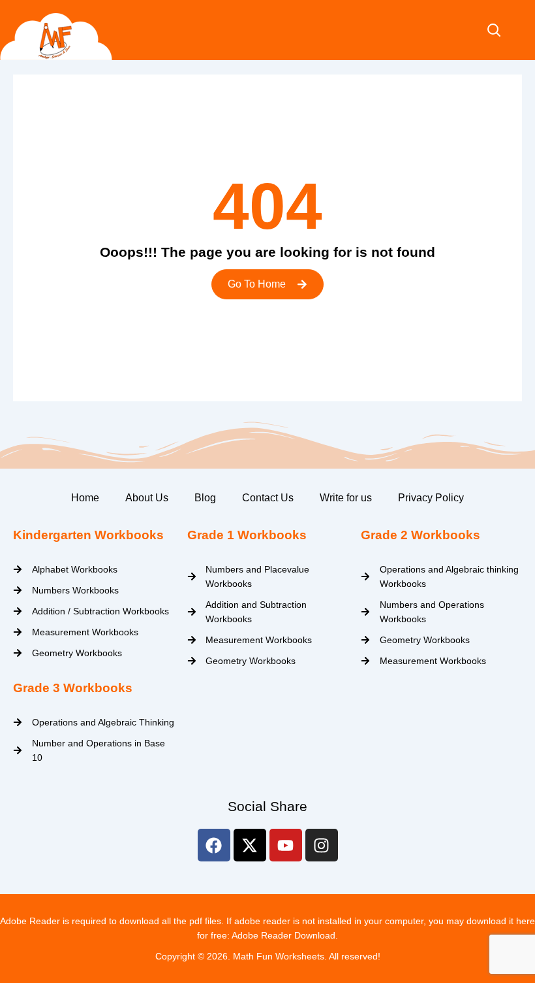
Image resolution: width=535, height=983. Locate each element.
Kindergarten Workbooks (88, 535)
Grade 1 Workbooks (247, 535)
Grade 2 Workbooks (420, 535)
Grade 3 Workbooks (72, 688)
